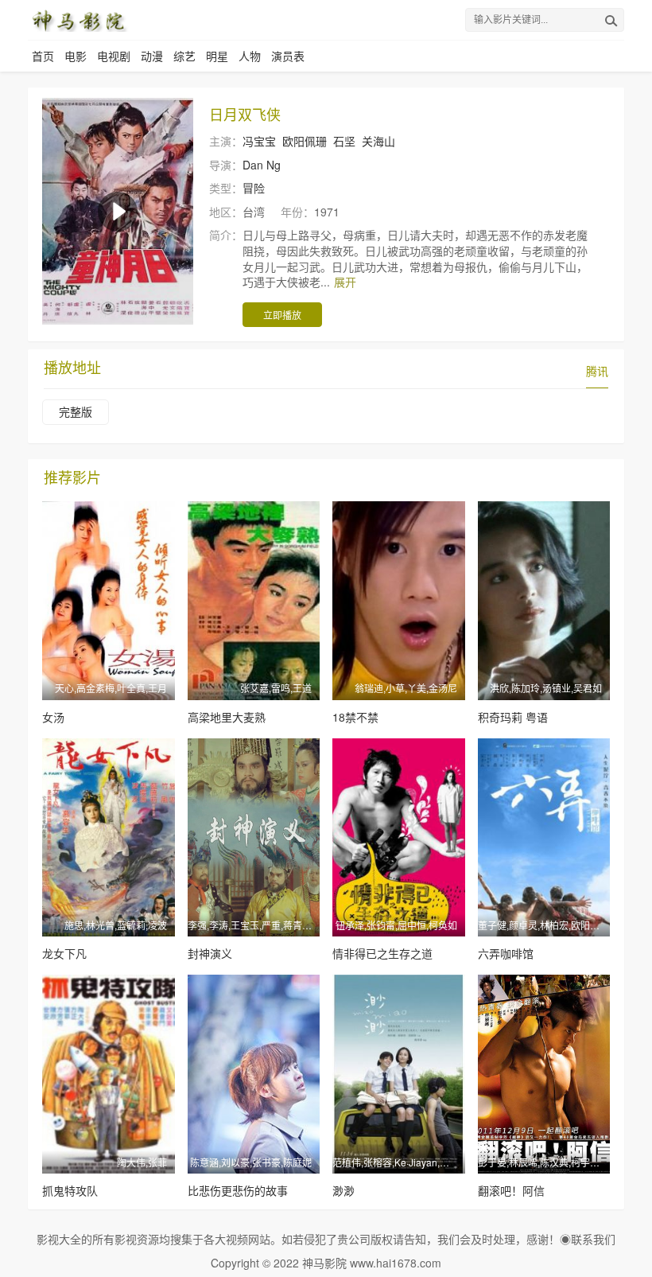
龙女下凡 (64, 953)
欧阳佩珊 (304, 141)
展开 (345, 282)
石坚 (344, 141)
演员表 (288, 56)
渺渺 (343, 1190)
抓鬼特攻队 (70, 1190)
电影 (75, 56)
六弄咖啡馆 (506, 953)
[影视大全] (78, 20)
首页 (43, 56)
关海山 (378, 141)
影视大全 (59, 1239)
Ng (273, 165)
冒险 (254, 188)
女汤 (53, 717)
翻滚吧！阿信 (511, 1190)
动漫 (152, 56)
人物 (250, 56)
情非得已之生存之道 (382, 953)
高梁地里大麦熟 (227, 717)
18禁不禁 (355, 717)
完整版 (75, 411)
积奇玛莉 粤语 (513, 717)
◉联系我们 (587, 1239)
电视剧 (113, 56)
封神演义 (210, 953)
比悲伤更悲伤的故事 (238, 1190)
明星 (217, 56)
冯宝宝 (259, 141)
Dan (253, 165)
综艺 (184, 56)
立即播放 (282, 314)
